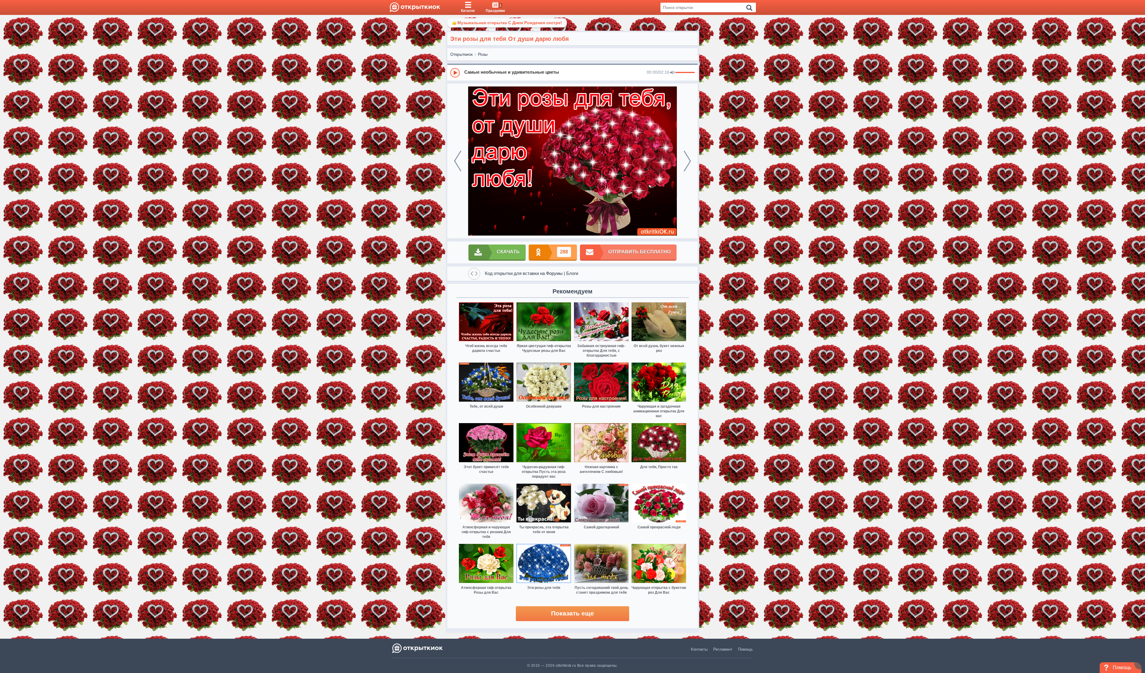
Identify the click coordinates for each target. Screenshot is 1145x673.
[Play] (455, 73)
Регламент (722, 649)
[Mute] (672, 73)
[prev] (458, 161)
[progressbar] (685, 73)
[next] (687, 161)
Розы (483, 54)
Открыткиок (461, 54)
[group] (572, 72)
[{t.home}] (418, 648)
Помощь (745, 649)
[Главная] (415, 7)
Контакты (699, 649)
